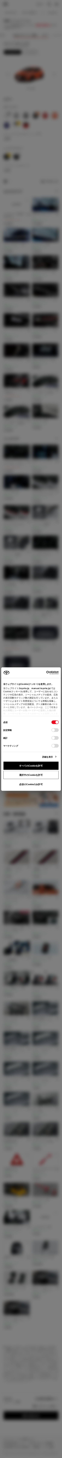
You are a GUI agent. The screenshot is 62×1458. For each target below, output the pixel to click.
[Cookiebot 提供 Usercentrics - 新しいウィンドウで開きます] (45, 672)
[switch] (55, 730)
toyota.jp (24, 688)
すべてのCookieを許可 (31, 765)
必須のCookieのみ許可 (31, 784)
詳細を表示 (47, 756)
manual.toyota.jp (40, 688)
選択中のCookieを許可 (31, 775)
